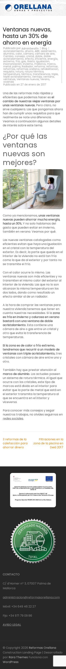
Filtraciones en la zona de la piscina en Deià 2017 (48, 443)
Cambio (8, 56)
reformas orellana (27, 69)
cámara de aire (45, 53)
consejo (20, 56)
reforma (39, 66)
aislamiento (48, 51)
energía (52, 59)
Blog (44, 48)
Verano (45, 79)
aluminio (8, 53)
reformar (52, 66)
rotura (19, 71)
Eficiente (40, 59)
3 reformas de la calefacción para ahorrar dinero (15, 443)
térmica (26, 74)
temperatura (11, 74)
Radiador (27, 66)
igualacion (42, 61)
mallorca (40, 64)
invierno (28, 64)
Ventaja (37, 76)
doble (38, 56)
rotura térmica (34, 71)
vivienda (8, 82)
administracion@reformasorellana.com (31, 597)
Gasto (31, 61)
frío (18, 61)
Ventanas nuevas (28, 79)
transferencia (41, 74)
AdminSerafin (30, 48)
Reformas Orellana (42, 648)
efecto (29, 59)
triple (55, 74)
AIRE (37, 51)
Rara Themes (19, 657)
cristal (30, 56)
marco (51, 64)
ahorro (29, 51)
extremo (8, 61)
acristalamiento (13, 51)
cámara (28, 53)
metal (7, 66)
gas (23, 61)
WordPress (11, 662)
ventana (48, 76)
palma (16, 66)
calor (19, 53)
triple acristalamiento (17, 76)
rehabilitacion (49, 69)
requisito (8, 71)
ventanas (9, 79)
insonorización (12, 64)
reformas (9, 69)
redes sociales (13, 418)
